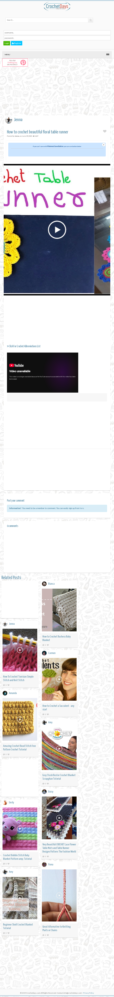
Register (17, 43)
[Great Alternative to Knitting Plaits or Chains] (59, 895)
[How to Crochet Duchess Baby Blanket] (59, 610)
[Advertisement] (59, 94)
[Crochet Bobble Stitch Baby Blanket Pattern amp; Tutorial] (20, 829)
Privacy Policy (88, 993)
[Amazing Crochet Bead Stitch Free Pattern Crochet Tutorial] (20, 720)
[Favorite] (48, 645)
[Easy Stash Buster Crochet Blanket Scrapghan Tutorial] (59, 749)
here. (82, 508)
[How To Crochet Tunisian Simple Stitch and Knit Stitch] (20, 650)
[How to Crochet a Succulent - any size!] (59, 680)
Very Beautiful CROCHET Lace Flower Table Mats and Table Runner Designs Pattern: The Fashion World (59, 848)
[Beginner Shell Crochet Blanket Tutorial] (20, 898)
